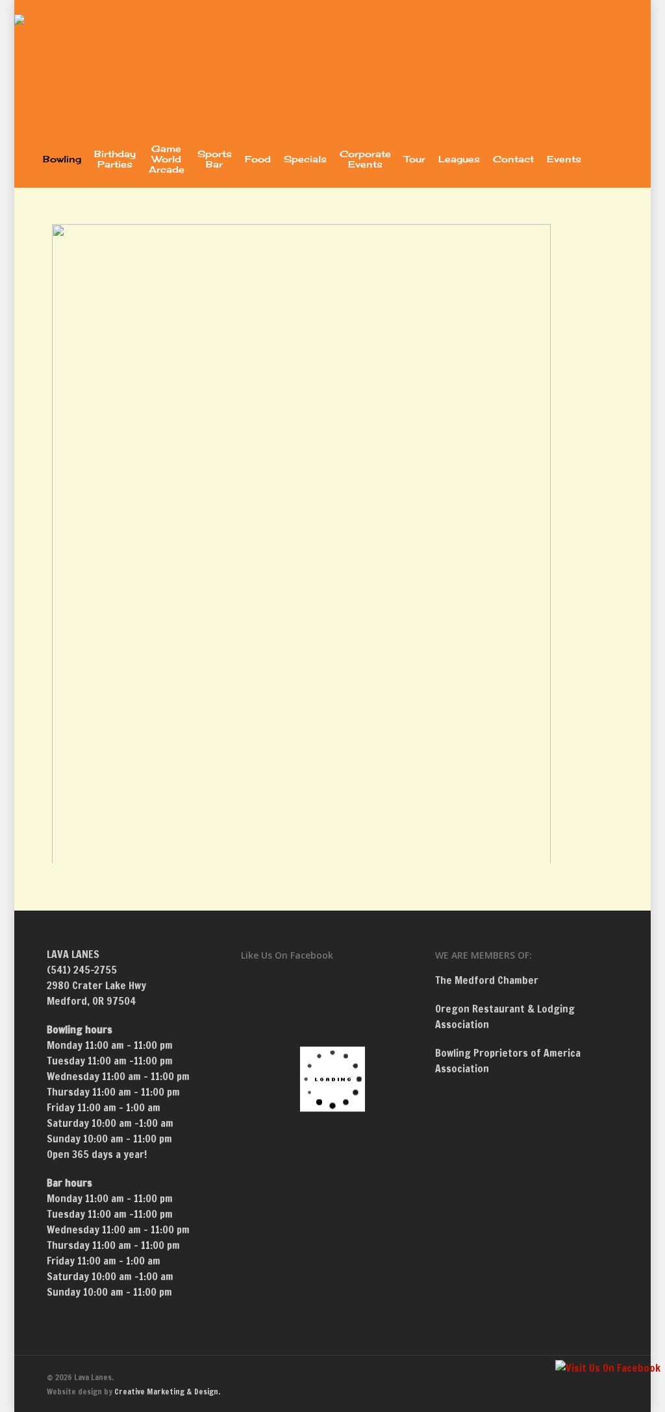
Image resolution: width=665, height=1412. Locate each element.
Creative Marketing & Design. (167, 1391)
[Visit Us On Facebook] (607, 1368)
